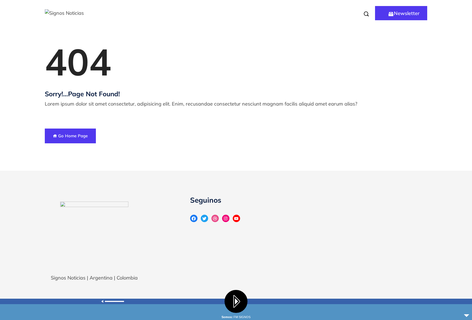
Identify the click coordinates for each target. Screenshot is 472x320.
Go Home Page (72, 135)
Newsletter (407, 13)
